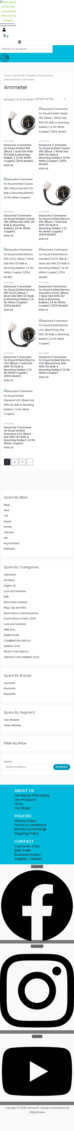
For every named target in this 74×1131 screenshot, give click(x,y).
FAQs (18, 803)
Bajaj (7, 505)
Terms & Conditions (30, 825)
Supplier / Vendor (28, 858)
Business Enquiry (27, 854)
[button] (4, 30)
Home (7, 75)
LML (6, 538)
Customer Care (27, 846)
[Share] (17, 1118)
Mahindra (9, 548)
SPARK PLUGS (11, 635)
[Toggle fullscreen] (10, 1118)
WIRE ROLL (10, 629)
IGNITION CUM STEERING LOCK (21, 657)
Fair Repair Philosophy (32, 795)
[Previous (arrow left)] (3, 1124)
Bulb (6, 596)
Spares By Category (24, 75)
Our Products (25, 799)
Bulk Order (22, 850)
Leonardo (9, 683)
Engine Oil (9, 585)
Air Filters (9, 580)
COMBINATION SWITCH (17, 640)
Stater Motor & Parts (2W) (20, 618)
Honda (8, 527)
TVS (6, 516)
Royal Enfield (11, 543)
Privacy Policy (25, 821)
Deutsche (9, 688)
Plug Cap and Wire (15, 607)
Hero (7, 510)
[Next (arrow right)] (10, 1124)
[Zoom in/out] (3, 1118)
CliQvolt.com (37, 1112)
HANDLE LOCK (12, 646)
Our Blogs (22, 808)
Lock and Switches (15, 591)
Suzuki (7, 521)
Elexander (10, 694)
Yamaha (9, 532)
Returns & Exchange (30, 829)
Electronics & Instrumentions (21, 613)
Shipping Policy (26, 833)
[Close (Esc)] (24, 1118)
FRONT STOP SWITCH (16, 651)
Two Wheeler (12, 720)
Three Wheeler (13, 725)
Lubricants (10, 574)
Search (8, 761)
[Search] (5, 57)
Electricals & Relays (15, 602)
